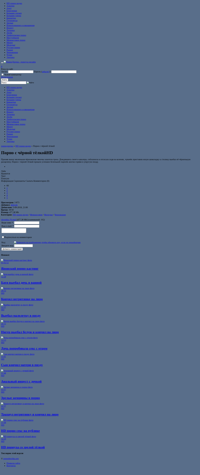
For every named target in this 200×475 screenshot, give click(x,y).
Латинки (11, 30)
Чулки (9, 55)
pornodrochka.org (11, 458)
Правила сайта (13, 463)
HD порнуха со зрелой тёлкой (23, 447)
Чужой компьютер (12, 74)
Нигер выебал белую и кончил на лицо (30, 332)
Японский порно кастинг (20, 268)
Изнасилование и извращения (20, 25)
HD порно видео (14, 3)
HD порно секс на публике (20, 430)
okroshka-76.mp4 (8, 219)
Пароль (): (42, 71)
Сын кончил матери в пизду (22, 365)
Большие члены (14, 15)
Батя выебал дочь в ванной (21, 282)
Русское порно (13, 47)
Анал (9, 8)
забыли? (46, 71)
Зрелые (10, 23)
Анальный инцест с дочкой (21, 381)
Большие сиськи (14, 13)
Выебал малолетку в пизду (21, 315)
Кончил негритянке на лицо (22, 299)
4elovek (14, 205)
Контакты (11, 466)
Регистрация (7, 77)
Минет (10, 42)
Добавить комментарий (12, 249)
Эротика (10, 57)
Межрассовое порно (16, 40)
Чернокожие (12, 52)
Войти (4, 80)
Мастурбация (13, 38)
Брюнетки (11, 18)
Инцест (10, 28)
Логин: (4, 71)
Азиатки (10, 6)
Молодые (11, 45)
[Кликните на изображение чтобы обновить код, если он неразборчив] (47, 242)
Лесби (9, 33)
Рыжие (10, 50)
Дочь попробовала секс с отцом (24, 348)
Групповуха (12, 20)
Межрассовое (36, 215)
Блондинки (12, 11)
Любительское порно (16, 35)
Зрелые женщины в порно (20, 398)
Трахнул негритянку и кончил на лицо (30, 414)
